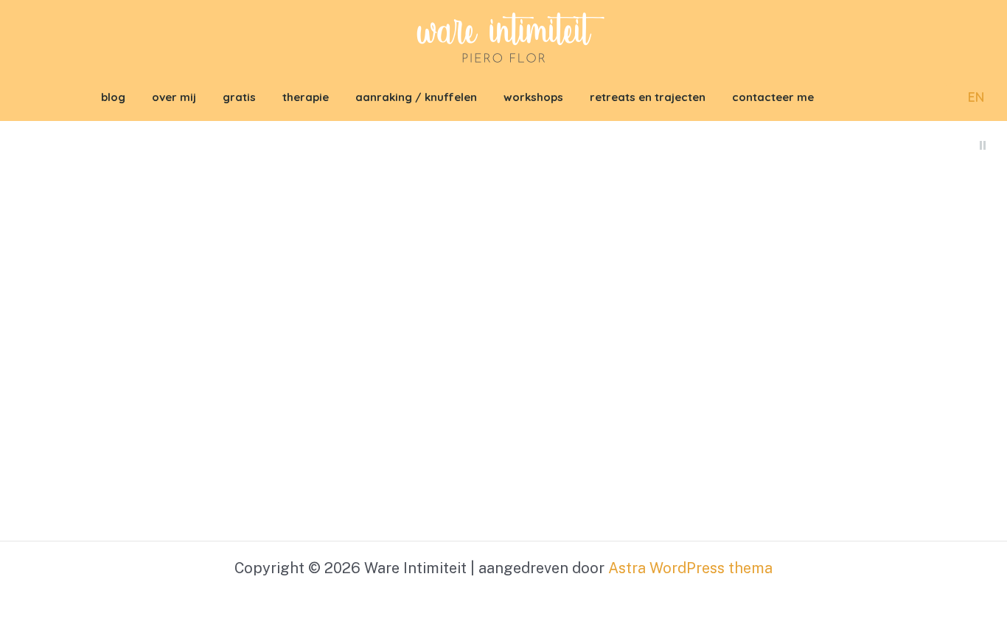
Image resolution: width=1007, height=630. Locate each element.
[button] (932, 97)
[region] (503, 331)
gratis (239, 97)
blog (113, 97)
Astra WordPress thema (690, 568)
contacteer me (773, 97)
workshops (533, 97)
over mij (174, 97)
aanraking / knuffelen (416, 97)
